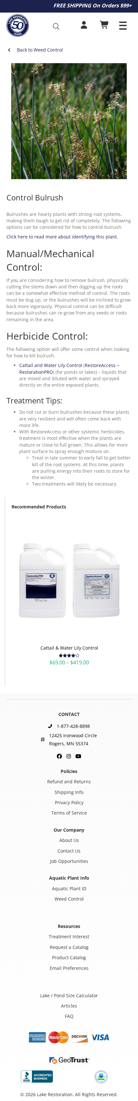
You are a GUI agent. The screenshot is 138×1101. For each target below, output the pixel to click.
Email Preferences (69, 968)
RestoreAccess (100, 365)
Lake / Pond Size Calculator (69, 995)
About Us (69, 840)
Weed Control (69, 899)
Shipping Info (69, 792)
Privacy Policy (69, 802)
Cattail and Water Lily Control (50, 365)
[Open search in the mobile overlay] (59, 26)
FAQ (69, 1016)
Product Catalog (69, 957)
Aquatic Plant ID (69, 888)
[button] (123, 25)
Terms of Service (69, 813)
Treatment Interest (69, 936)
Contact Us (69, 850)
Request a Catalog (69, 947)
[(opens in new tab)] (37, 1076)
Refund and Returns (69, 781)
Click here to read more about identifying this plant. (62, 237)
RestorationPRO (36, 372)
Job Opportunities (69, 861)
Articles (69, 1006)
